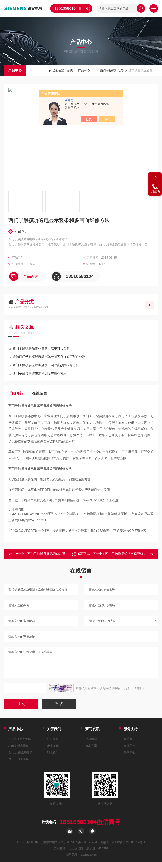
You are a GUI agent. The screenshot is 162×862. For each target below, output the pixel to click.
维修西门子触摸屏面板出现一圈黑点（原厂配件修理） (51, 356)
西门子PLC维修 (18, 759)
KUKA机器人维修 (19, 739)
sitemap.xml (89, 854)
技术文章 (91, 745)
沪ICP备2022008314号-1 (128, 842)
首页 (70, 70)
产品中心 (15, 70)
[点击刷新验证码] (61, 688)
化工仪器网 (75, 848)
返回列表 (84, 554)
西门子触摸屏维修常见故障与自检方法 (39, 373)
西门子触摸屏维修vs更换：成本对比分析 (41, 348)
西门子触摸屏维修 (112, 70)
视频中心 (129, 752)
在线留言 (39, 393)
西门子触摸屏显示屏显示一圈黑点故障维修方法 (46, 365)
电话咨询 (155, 191)
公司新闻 (91, 739)
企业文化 (53, 745)
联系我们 (129, 739)
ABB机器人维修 (18, 745)
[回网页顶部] (154, 177)
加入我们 (53, 752)
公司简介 (53, 739)
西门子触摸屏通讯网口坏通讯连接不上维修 (57, 554)
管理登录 (71, 854)
